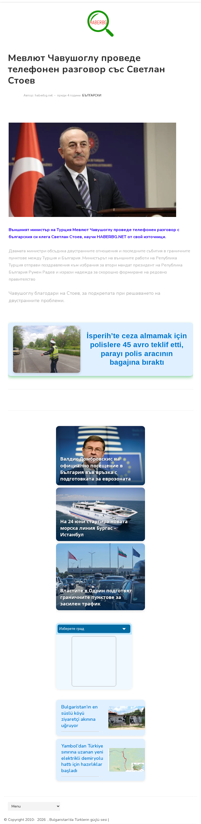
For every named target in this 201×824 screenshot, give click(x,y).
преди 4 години (69, 95)
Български (91, 95)
